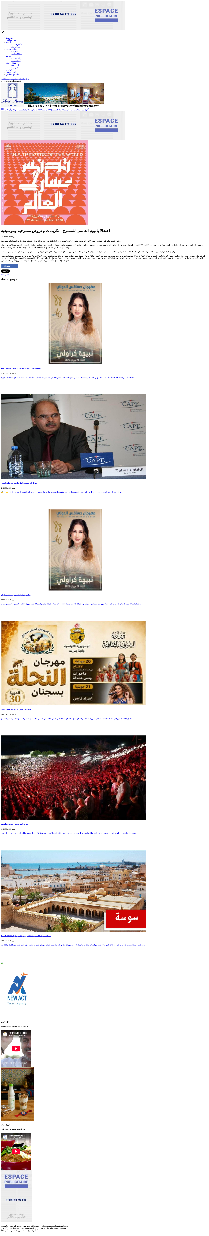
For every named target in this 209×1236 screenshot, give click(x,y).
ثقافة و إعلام (11, 63)
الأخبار (8, 42)
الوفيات (9, 70)
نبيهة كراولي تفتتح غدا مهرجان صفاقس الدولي (16, 595)
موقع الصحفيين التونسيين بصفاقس (15, 79)
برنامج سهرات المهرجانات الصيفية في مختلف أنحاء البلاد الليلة (21, 368)
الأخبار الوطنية (16, 47)
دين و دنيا (14, 67)
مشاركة (7, 266)
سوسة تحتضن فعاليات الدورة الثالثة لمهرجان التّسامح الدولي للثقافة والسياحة (26, 936)
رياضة (8, 56)
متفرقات (14, 51)
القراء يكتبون (11, 72)
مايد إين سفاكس (12, 74)
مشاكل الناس (16, 54)
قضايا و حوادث (11, 49)
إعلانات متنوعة (46, 110)
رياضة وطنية (16, 61)
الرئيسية (9, 38)
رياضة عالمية (16, 58)
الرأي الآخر (15, 65)
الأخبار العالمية (16, 45)
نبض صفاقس (11, 40)
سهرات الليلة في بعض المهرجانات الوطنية (14, 824)
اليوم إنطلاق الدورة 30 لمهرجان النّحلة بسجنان (16, 709)
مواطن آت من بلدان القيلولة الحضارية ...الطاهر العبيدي (19, 483)
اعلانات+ (36, 110)
